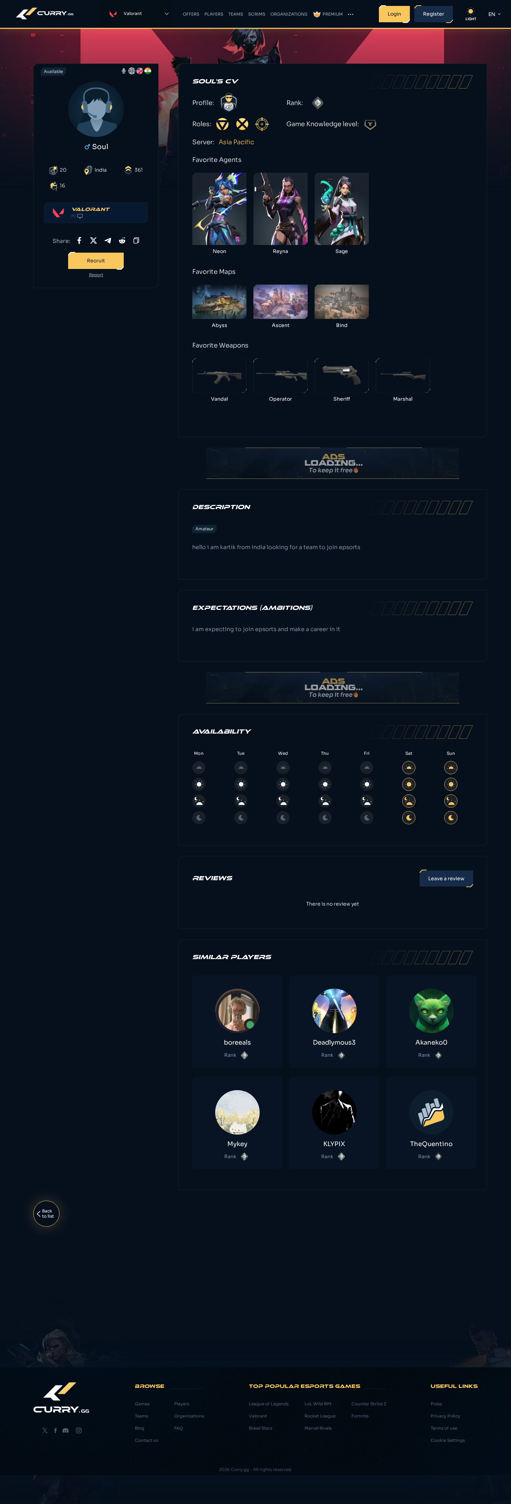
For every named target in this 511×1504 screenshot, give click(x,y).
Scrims (256, 14)
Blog (139, 1428)
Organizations (288, 14)
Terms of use (444, 1428)
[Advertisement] (96, 403)
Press (436, 1403)
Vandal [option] (219, 399)
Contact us (146, 1440)
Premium (333, 14)
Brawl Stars (260, 1428)
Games (142, 1403)
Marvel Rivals (318, 1428)
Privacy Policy (445, 1416)
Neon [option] (219, 251)
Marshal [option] (403, 399)
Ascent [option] (281, 325)
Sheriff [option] (341, 399)
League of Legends (269, 1403)
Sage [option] (341, 251)
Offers (191, 14)
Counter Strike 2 (368, 1403)
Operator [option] (280, 399)
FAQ (178, 1428)
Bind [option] (342, 325)
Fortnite (359, 1416)
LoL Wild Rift (318, 1403)
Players (213, 14)
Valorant (258, 1416)
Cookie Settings (448, 1440)
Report (96, 274)
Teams (235, 14)
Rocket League (320, 1416)
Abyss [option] (219, 325)
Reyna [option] (280, 251)
